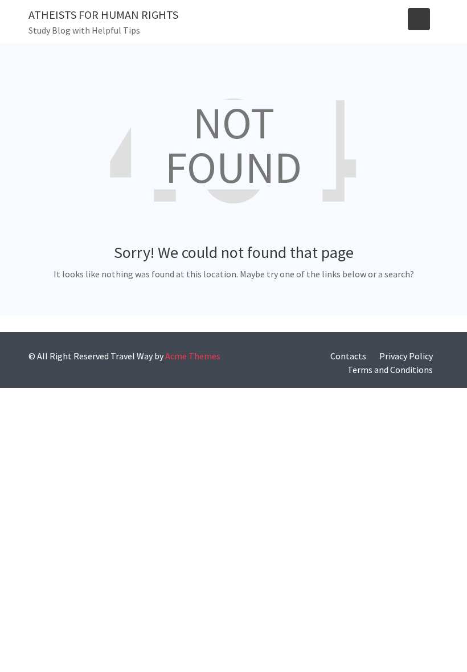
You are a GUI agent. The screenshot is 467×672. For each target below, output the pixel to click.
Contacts (348, 356)
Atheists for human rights (103, 14)
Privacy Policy (406, 356)
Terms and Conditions (390, 369)
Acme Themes (192, 356)
